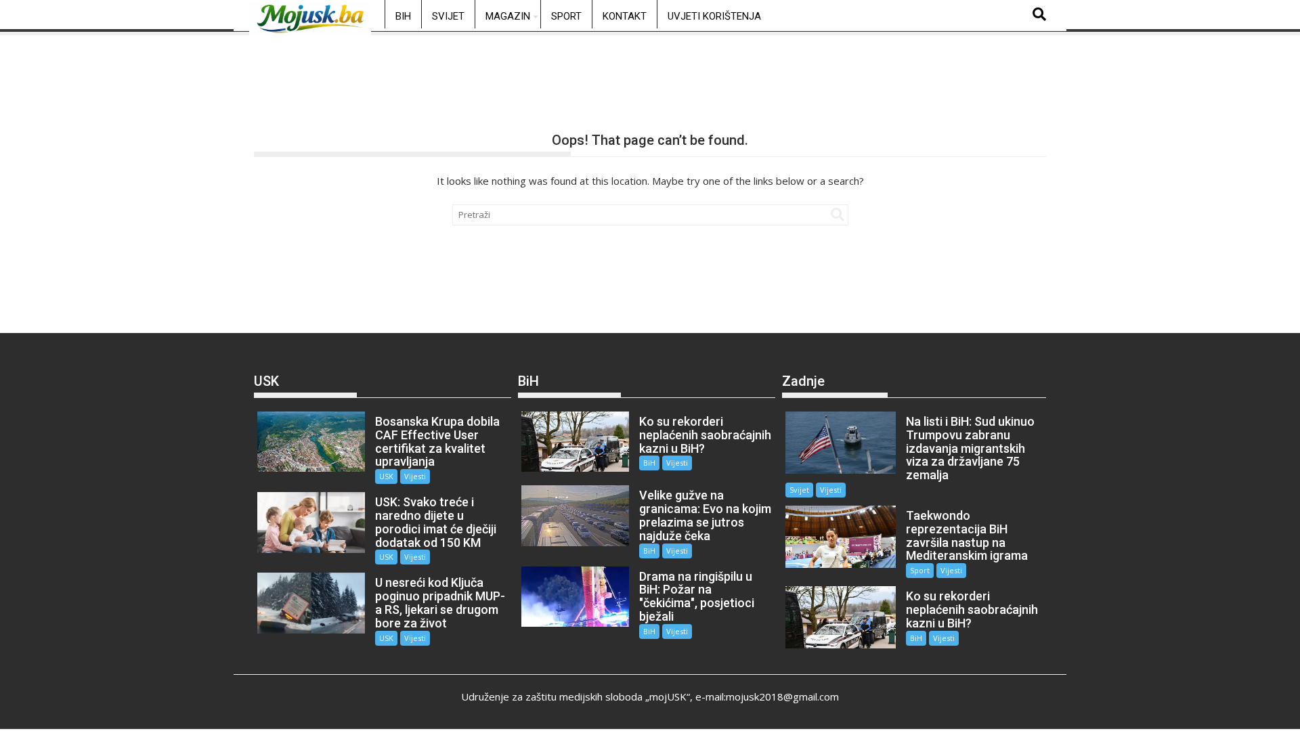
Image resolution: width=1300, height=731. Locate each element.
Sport (566, 16)
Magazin (507, 16)
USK (386, 476)
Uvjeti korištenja (714, 16)
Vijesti (415, 476)
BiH (403, 16)
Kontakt (625, 16)
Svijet (448, 16)
